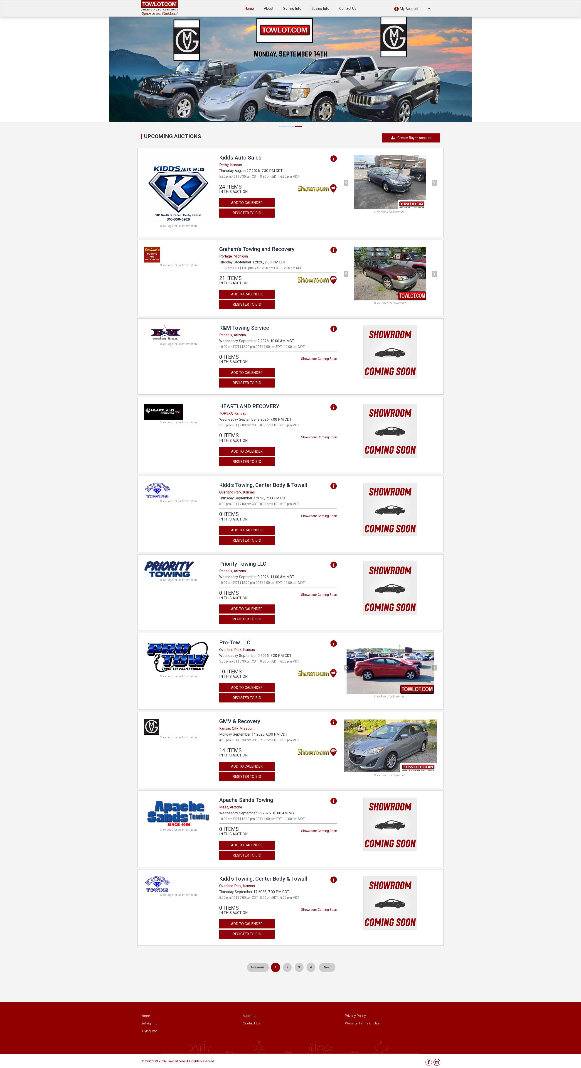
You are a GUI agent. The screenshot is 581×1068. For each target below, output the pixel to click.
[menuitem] (258, 967)
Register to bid (247, 213)
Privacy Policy (355, 1016)
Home (249, 8)
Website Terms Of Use (362, 1023)
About (268, 8)
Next (327, 967)
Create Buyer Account (414, 138)
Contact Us (348, 8)
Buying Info (320, 8)
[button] (412, 9)
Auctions (249, 1016)
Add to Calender (247, 203)
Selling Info (292, 8)
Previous (258, 967)
